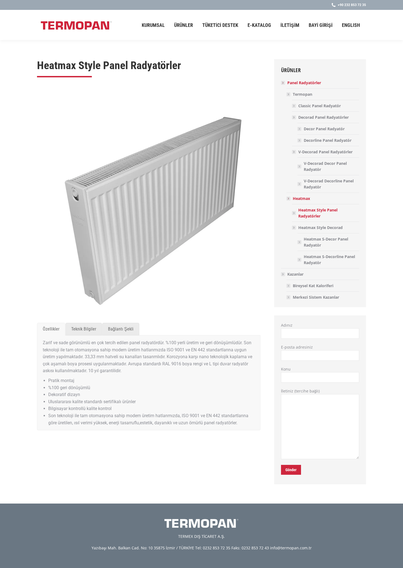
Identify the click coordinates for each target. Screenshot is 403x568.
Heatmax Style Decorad (320, 227)
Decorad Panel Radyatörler (323, 117)
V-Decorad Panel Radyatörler (325, 151)
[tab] (51, 329)
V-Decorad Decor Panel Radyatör (325, 166)
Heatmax (301, 198)
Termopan (302, 94)
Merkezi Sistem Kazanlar (316, 297)
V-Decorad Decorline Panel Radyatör (329, 184)
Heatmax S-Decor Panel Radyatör (326, 242)
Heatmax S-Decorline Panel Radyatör (329, 259)
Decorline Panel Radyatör (327, 140)
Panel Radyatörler (304, 82)
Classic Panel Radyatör (319, 105)
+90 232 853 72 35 (352, 5)
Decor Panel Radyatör (324, 128)
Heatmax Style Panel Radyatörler (317, 213)
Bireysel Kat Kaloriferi (313, 285)
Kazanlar (295, 274)
